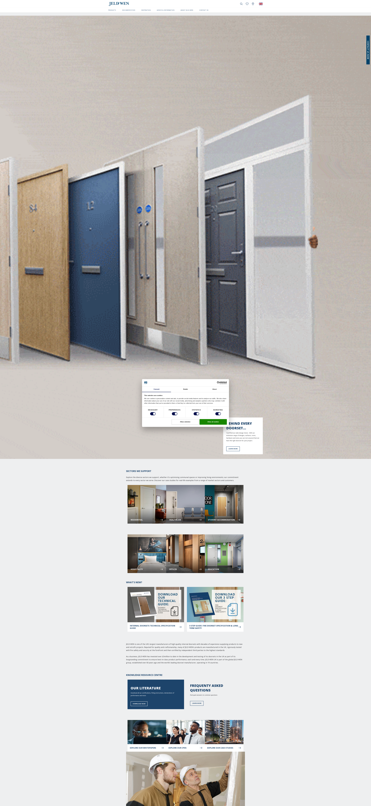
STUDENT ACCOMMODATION (221, 520)
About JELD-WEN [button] (187, 10)
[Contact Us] (368, 50)
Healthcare (175, 520)
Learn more (233, 449)
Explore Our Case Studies (220, 748)
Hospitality (137, 569)
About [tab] (214, 389)
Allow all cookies (213, 422)
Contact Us (203, 10)
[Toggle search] (241, 4)
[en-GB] (261, 4)
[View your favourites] (247, 4)
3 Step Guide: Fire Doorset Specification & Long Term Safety (213, 627)
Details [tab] (185, 389)
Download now (139, 704)
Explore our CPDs (177, 748)
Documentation (128, 10)
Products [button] (112, 10)
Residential (137, 520)
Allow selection (185, 422)
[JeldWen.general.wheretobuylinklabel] (253, 4)
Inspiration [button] (146, 10)
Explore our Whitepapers (143, 748)
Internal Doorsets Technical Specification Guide (152, 627)
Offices (173, 569)
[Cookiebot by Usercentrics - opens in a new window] (218, 382)
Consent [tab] (156, 389)
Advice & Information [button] (165, 10)
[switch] (174, 413)
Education (213, 569)
